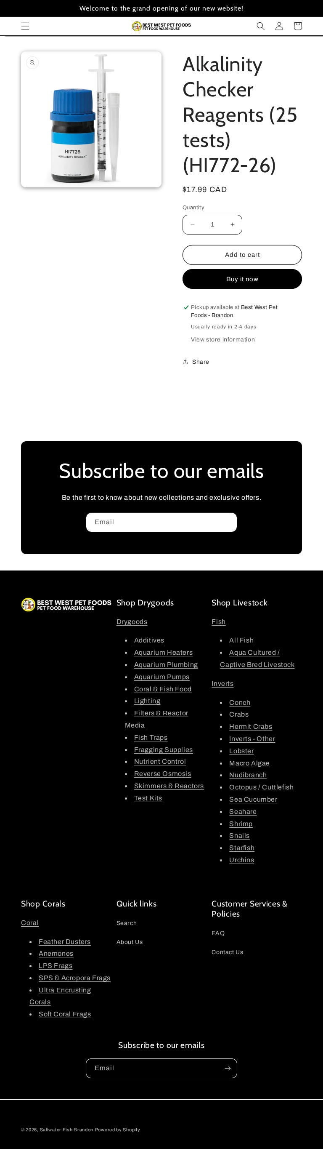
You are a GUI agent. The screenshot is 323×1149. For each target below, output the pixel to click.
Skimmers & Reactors (169, 785)
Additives (149, 640)
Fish (218, 621)
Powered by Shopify (117, 1129)
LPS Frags (55, 965)
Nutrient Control (160, 761)
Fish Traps (151, 737)
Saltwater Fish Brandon (66, 1129)
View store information (223, 339)
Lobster (241, 750)
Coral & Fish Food (163, 689)
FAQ (218, 933)
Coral (30, 922)
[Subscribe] (227, 522)
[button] (25, 26)
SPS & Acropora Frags (75, 977)
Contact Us (227, 952)
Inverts (222, 683)
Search (126, 923)
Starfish (241, 847)
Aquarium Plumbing (166, 664)
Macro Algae (249, 763)
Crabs (239, 714)
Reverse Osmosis (162, 773)
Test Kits (148, 798)
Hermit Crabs (250, 726)
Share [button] (200, 362)
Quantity (193, 208)
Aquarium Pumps (162, 676)
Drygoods (132, 621)
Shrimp (241, 823)
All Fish (241, 640)
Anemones (56, 953)
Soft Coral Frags (65, 1014)
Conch (239, 702)
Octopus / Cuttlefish (261, 787)
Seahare (243, 811)
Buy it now (242, 279)
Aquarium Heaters (163, 652)
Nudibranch (248, 774)
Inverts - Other (252, 738)
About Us (129, 942)
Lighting (147, 700)
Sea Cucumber (253, 799)
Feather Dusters (65, 941)
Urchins (241, 860)
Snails (239, 835)
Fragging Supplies (163, 749)
